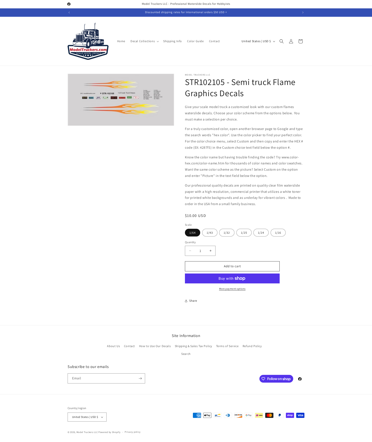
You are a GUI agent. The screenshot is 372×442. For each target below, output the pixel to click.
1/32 (227, 233)
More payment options (232, 288)
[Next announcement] (303, 12)
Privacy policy (133, 431)
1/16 (278, 233)
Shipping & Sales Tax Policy (193, 346)
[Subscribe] (140, 378)
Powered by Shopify (109, 432)
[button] (144, 41)
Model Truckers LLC (87, 432)
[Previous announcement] (69, 12)
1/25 (244, 233)
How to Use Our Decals (155, 346)
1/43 (210, 233)
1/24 (261, 233)
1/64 (192, 233)
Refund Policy (252, 346)
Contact (129, 346)
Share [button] (193, 301)
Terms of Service (227, 346)
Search (186, 354)
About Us (113, 346)
